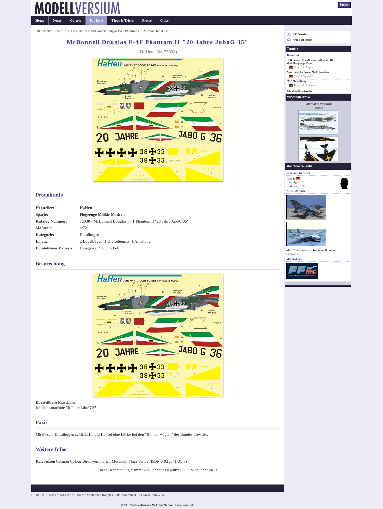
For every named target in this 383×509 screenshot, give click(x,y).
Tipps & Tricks (123, 20)
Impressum (181, 505)
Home (39, 20)
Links (191, 505)
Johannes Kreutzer (325, 250)
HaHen (83, 31)
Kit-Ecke (96, 20)
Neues (57, 20)
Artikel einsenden (302, 39)
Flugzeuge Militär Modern (102, 214)
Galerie (75, 20)
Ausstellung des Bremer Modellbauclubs (308, 72)
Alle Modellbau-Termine (299, 91)
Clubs (164, 20)
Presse (147, 20)
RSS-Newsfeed (300, 34)
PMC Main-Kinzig (296, 81)
